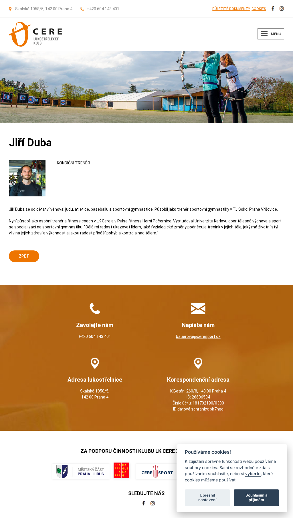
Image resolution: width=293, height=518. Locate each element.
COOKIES (259, 9)
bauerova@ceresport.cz (198, 336)
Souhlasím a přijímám (257, 497)
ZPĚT (24, 256)
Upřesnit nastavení (207, 497)
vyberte (253, 473)
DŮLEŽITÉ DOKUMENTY (231, 9)
